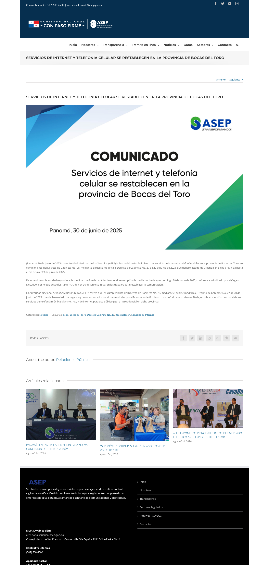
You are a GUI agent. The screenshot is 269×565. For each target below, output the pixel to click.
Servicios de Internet (142, 314)
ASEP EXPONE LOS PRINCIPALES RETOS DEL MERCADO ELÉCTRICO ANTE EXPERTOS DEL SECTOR (134, 435)
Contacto (145, 524)
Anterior (221, 79)
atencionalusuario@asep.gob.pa (85, 5)
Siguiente (234, 79)
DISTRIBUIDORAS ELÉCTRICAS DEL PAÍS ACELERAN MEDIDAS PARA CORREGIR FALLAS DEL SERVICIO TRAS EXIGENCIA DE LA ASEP (207, 437)
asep (65, 314)
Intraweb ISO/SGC (150, 515)
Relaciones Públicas (74, 360)
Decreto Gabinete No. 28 (100, 314)
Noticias (43, 314)
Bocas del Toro (78, 314)
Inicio (143, 482)
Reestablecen (122, 314)
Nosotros (145, 490)
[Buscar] (237, 44)
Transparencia (148, 498)
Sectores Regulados (151, 507)
